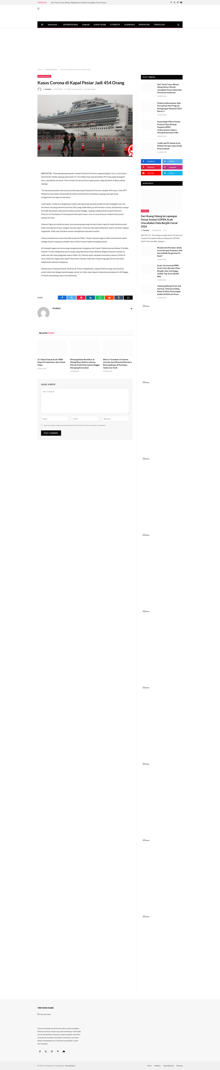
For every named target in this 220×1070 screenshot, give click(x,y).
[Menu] (42, 24)
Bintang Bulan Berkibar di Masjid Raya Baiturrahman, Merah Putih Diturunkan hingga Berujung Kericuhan (85, 363)
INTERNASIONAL (70, 24)
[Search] (178, 24)
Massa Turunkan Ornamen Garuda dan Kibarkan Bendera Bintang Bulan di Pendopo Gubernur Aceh (117, 363)
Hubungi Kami (168, 1066)
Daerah (86, 24)
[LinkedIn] (29, 183)
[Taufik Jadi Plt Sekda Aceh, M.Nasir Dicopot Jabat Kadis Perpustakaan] (148, 146)
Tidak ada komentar (75, 89)
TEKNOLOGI (159, 24)
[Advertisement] (110, 48)
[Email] (29, 197)
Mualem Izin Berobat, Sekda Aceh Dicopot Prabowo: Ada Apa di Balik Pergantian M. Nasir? (169, 251)
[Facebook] (29, 170)
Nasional (52, 24)
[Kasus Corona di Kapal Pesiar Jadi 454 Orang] (85, 126)
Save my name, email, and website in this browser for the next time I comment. (75, 425)
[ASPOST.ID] (54, 13)
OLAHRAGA (129, 24)
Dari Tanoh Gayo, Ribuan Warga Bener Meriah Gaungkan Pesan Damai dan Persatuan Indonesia (79, 2)
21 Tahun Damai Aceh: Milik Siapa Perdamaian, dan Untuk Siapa (51, 362)
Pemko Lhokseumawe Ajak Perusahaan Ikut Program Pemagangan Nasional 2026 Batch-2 (169, 107)
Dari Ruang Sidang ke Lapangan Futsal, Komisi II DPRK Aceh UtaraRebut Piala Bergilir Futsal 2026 (159, 221)
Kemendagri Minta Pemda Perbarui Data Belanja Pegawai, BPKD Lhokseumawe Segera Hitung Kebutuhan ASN (168, 127)
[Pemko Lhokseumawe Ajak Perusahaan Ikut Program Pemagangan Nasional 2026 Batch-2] (148, 106)
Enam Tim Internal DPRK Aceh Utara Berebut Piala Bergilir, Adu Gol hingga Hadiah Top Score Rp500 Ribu (168, 271)
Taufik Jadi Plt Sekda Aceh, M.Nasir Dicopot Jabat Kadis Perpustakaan (169, 146)
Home (149, 1066)
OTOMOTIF (115, 24)
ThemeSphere (70, 1066)
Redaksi (48, 89)
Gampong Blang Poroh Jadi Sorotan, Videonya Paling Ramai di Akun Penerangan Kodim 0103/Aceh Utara (169, 290)
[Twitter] (29, 176)
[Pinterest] (29, 190)
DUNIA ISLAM (100, 24)
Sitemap (179, 1066)
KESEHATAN (144, 24)
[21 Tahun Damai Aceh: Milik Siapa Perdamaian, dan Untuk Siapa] (52, 347)
